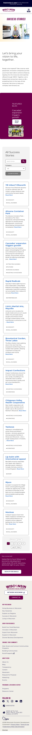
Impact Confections (15, 370)
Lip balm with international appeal (16, 458)
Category (8, 165)
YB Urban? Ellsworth (16, 185)
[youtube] (16, 701)
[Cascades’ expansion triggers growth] (16, 126)
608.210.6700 (10, 705)
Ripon (8, 482)
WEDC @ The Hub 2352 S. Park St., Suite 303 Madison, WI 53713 (14, 712)
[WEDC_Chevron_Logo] (8, 9)
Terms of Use (25, 724)
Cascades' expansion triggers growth (16, 244)
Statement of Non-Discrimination (13, 726)
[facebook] (3, 701)
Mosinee (10, 512)
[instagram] (12, 701)
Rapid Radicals (13, 281)
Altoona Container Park (15, 212)
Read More (9, 195)
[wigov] (5, 717)
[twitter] (8, 701)
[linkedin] (21, 701)
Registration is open (10, 2)
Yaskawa (10, 427)
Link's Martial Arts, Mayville (15, 307)
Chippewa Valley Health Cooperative (15, 401)
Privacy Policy (15, 724)
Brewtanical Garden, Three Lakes (16, 339)
